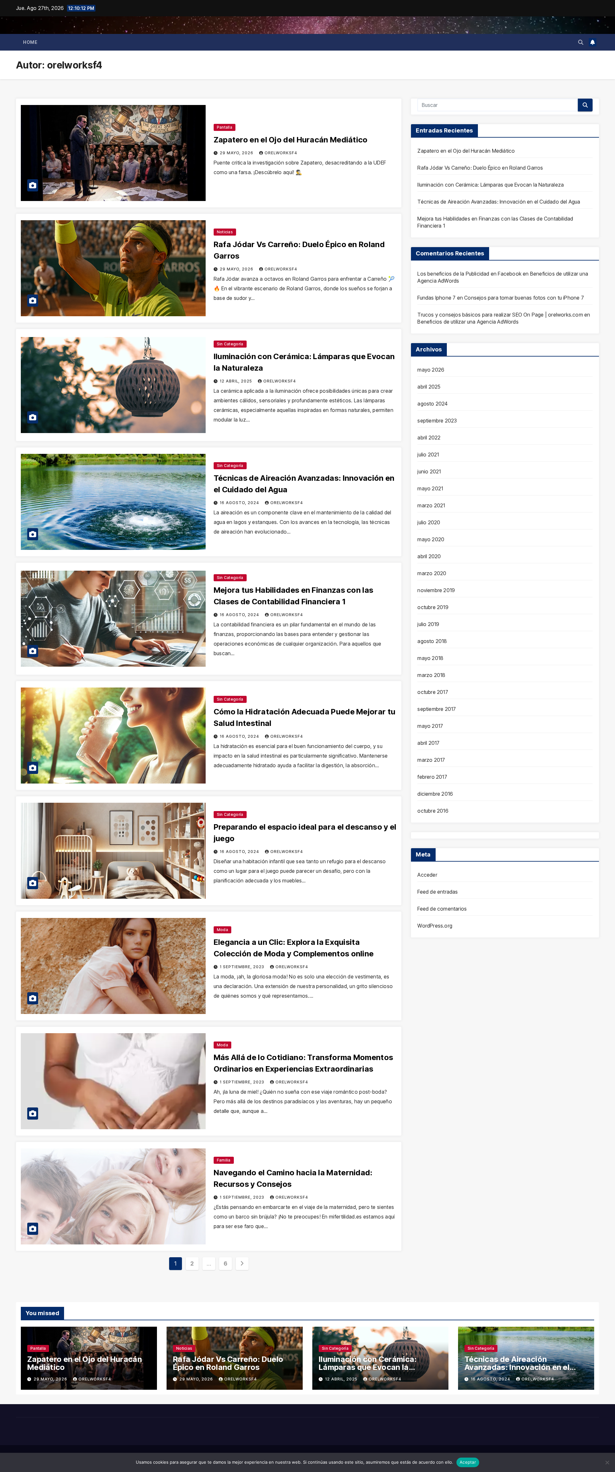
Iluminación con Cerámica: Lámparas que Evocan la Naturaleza (490, 184)
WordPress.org (434, 925)
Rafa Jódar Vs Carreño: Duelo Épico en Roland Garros (480, 168)
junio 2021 (429, 471)
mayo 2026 (430, 369)
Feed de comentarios (442, 908)
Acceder (427, 875)
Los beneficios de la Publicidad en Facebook (469, 273)
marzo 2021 (431, 505)
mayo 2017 (430, 726)
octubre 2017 (432, 692)
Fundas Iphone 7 (436, 297)
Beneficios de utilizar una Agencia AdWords (467, 321)
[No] (607, 1462)
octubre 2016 (432, 811)
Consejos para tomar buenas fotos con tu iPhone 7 (524, 297)
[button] (580, 42)
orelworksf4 (281, 152)
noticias (225, 231)
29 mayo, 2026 (237, 152)
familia (224, 1160)
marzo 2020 (431, 573)
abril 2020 (429, 556)
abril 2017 (428, 743)
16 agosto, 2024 (240, 502)
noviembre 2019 (436, 590)
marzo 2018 (431, 675)
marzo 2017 (431, 760)
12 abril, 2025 (236, 381)
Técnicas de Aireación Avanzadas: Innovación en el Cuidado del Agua (498, 201)
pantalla (224, 127)
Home (30, 42)
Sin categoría (230, 344)
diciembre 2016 (435, 794)
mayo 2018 (430, 658)
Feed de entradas (437, 892)
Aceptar (468, 1462)
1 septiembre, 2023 (243, 966)
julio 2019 (428, 624)
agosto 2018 (432, 641)
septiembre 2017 (436, 709)
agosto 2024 (432, 403)
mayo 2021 (430, 488)
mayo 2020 (430, 539)
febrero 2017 (432, 777)
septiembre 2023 (437, 420)
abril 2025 (428, 386)
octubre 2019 (432, 607)
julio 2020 (428, 522)
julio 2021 (428, 454)
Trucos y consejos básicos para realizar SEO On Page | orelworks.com (500, 314)
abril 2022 (428, 437)
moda (222, 929)
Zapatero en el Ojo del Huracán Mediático (291, 139)
